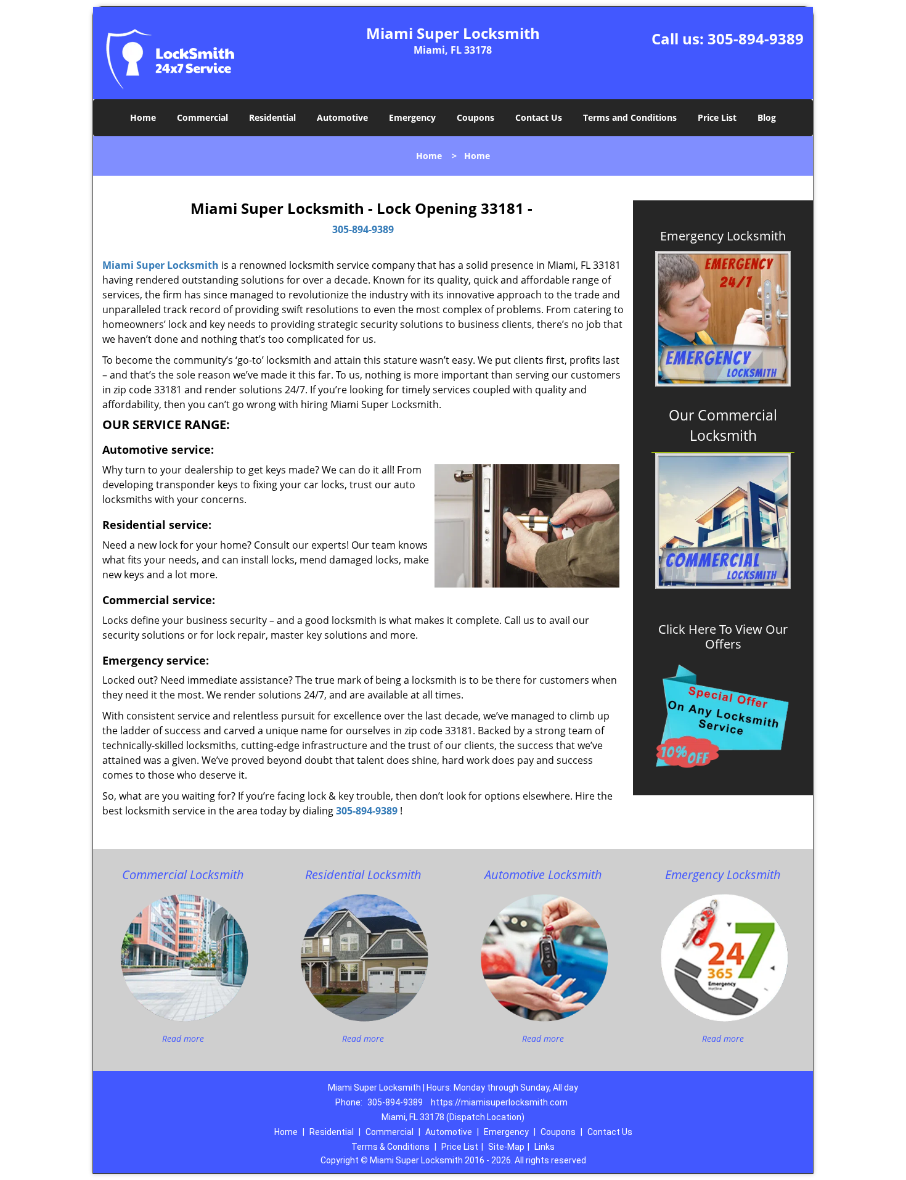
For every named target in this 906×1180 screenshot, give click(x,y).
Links (544, 1147)
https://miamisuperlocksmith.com (499, 1102)
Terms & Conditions (390, 1147)
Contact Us (538, 117)
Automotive (342, 117)
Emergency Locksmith (723, 236)
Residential (272, 117)
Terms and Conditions (630, 117)
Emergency (412, 117)
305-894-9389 (756, 38)
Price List (717, 117)
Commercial (202, 117)
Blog (766, 117)
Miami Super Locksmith (160, 265)
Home (143, 117)
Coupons (475, 117)
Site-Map (506, 1147)
